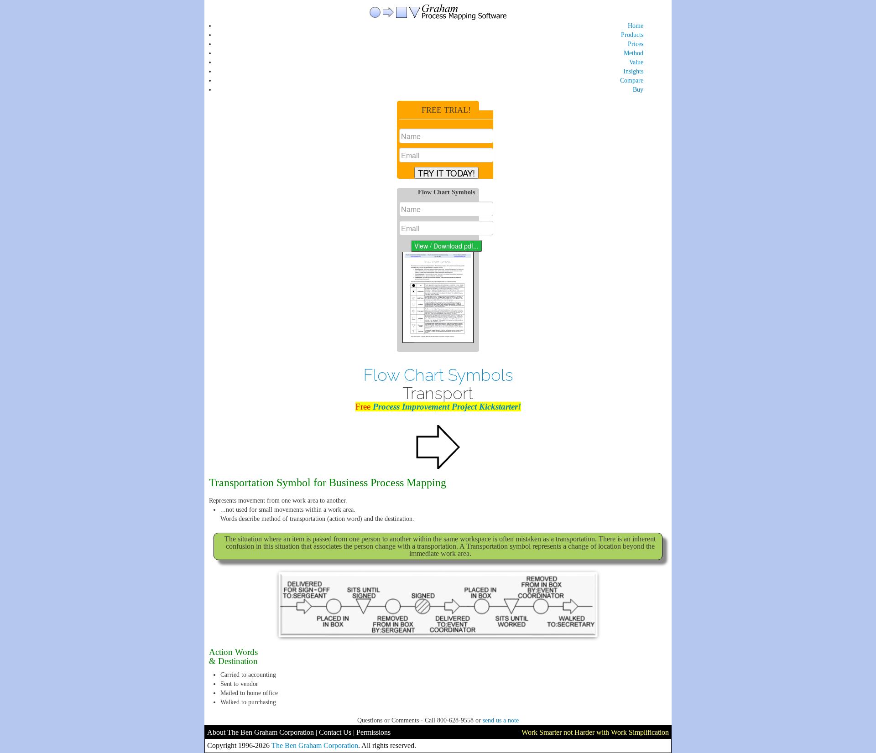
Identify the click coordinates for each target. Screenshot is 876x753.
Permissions (373, 732)
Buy (638, 89)
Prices (635, 44)
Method (633, 53)
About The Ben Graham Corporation (260, 732)
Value (636, 62)
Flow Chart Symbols (438, 374)
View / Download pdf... (446, 245)
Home (635, 25)
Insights (633, 71)
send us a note (501, 720)
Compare (631, 80)
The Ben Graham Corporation (314, 745)
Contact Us (335, 732)
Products (632, 34)
